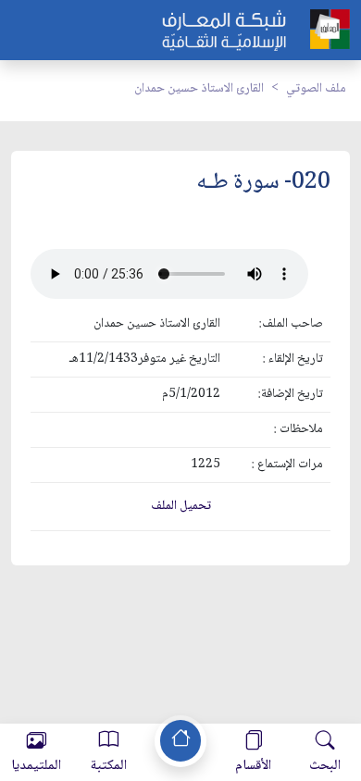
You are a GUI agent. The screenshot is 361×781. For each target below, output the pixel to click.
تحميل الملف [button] (181, 506)
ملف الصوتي (316, 89)
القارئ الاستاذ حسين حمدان (199, 89)
